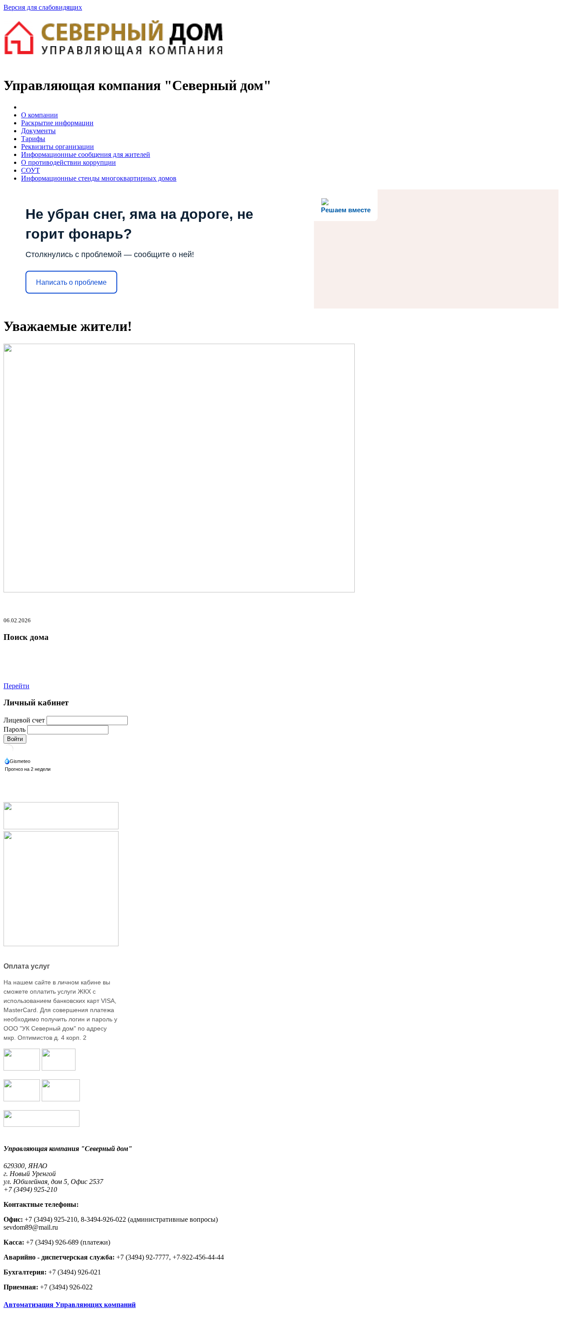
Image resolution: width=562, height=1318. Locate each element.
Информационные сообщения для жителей (85, 154)
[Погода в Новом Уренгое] (9, 751)
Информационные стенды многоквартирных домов (99, 178)
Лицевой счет (24, 720)
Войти (15, 739)
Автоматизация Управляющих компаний (70, 1304)
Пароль (14, 729)
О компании (39, 115)
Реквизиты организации (57, 146)
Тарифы (33, 138)
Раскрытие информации (57, 123)
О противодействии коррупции (68, 162)
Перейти (16, 686)
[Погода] (18, 762)
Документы (38, 130)
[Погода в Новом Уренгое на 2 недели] (28, 769)
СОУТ (30, 170)
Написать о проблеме (71, 282)
